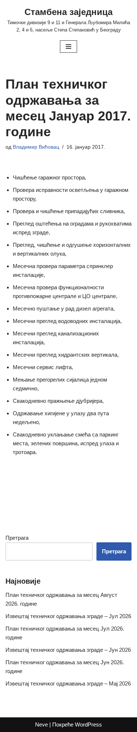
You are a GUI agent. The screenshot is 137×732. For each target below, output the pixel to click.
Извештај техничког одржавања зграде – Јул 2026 (68, 616)
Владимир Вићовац (36, 147)
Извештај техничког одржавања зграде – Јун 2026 (68, 650)
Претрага (16, 538)
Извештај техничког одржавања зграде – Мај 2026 (68, 683)
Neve (41, 724)
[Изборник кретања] (68, 46)
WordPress (88, 724)
